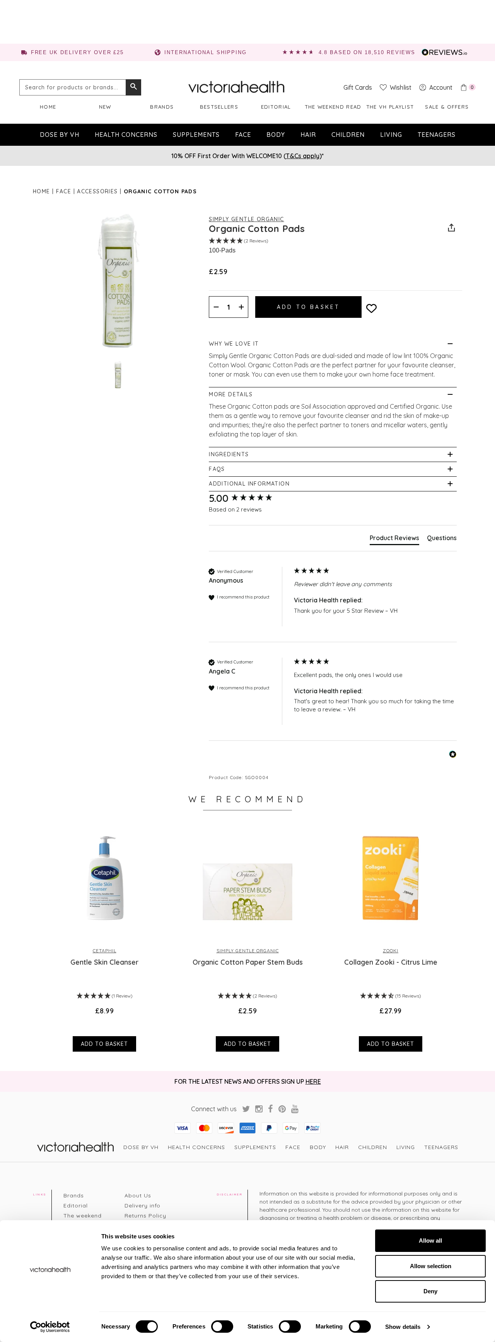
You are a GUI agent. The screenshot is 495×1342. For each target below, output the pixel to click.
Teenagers (437, 134)
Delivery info (142, 1205)
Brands (162, 107)
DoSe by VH (59, 134)
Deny (430, 1291)
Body (275, 134)
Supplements (196, 134)
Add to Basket (104, 1043)
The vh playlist (390, 107)
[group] (249, 498)
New (105, 107)
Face (243, 134)
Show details (402, 1326)
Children (348, 134)
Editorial (276, 107)
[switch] (222, 1326)
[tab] (394, 539)
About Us (138, 1195)
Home (48, 107)
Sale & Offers (447, 107)
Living (391, 134)
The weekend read (333, 107)
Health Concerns (126, 134)
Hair (308, 134)
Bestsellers (219, 107)
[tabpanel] (104, 937)
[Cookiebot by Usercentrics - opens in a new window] (50, 1327)
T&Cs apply (302, 156)
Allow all (430, 1240)
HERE (313, 1081)
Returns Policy (145, 1215)
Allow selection (430, 1266)
